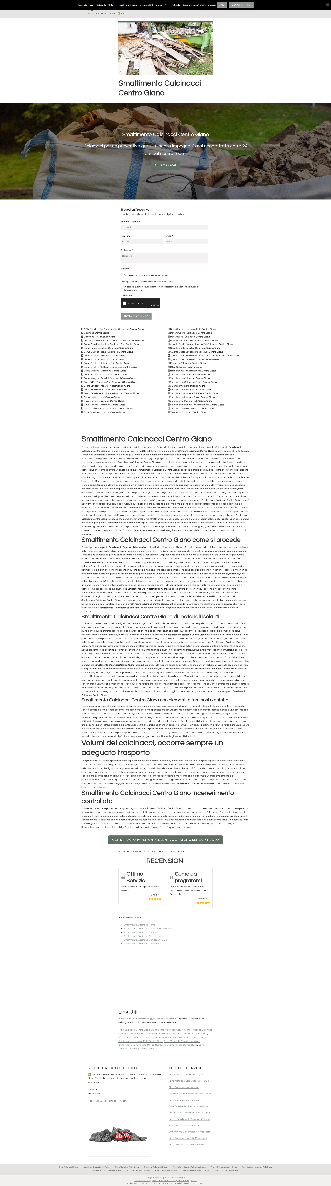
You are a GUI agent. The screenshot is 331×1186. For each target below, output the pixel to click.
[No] (327, 4)
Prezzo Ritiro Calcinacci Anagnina (186, 1074)
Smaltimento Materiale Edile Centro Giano (140, 1041)
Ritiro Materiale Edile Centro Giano (182, 1041)
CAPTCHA (126, 295)
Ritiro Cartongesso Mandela (184, 1100)
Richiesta (127, 250)
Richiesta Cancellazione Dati (164, 1180)
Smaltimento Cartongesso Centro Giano (139, 1045)
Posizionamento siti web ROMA (163, 1183)
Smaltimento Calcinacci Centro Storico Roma (148, 928)
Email (169, 236)
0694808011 (98, 1093)
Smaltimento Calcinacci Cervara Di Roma (145, 940)
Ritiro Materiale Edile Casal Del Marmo (189, 1081)
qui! (173, 282)
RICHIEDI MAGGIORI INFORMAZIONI (107, 1101)
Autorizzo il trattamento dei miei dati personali (146, 275)
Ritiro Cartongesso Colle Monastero (188, 1138)
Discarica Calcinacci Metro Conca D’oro (190, 1093)
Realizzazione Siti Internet (138, 1183)
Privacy (126, 268)
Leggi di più (241, 4)
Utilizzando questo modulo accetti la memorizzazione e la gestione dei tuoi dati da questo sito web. (161, 288)
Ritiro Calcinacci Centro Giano (134, 1030)
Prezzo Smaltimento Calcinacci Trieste (189, 1119)
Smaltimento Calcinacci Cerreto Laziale (144, 936)
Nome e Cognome (131, 221)
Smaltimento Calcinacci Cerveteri (141, 943)
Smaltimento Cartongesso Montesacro (189, 1132)
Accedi (194, 1180)
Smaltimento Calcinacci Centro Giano (171, 1030)
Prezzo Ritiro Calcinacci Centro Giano (138, 1037)
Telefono (127, 236)
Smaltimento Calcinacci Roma (139, 925)
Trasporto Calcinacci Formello (185, 1125)
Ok (222, 4)
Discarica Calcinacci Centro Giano (189, 1033)
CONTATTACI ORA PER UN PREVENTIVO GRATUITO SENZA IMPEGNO (165, 839)
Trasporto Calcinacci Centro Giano (152, 1033)
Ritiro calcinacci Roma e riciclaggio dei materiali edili (145, 1018)
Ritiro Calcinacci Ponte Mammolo (186, 1144)
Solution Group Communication (190, 1183)
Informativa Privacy (142, 1180)
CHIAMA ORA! (165, 165)
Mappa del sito (183, 1180)
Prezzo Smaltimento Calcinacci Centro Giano (183, 1037)
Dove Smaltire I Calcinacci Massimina (188, 1106)
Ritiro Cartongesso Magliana (184, 1087)
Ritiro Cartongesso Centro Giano (179, 1045)
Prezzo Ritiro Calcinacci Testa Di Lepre (189, 1112)
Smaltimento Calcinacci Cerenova (141, 932)
